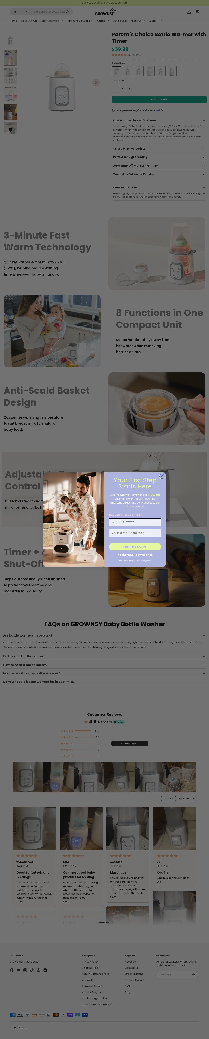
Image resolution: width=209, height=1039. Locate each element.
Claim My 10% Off (135, 546)
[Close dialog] (162, 476)
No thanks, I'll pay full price (135, 555)
